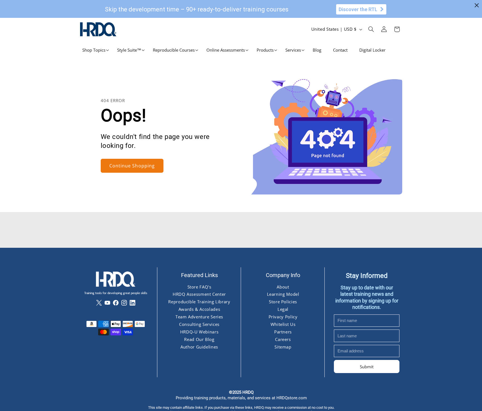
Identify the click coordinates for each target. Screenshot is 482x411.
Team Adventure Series (199, 316)
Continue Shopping (132, 166)
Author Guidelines (199, 347)
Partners (282, 332)
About (283, 286)
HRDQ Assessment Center (199, 294)
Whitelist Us (282, 324)
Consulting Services (199, 324)
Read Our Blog (199, 339)
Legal (282, 309)
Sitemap (282, 347)
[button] (93, 50)
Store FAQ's (199, 286)
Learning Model (283, 294)
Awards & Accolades (199, 309)
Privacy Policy (282, 316)
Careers (283, 339)
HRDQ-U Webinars (199, 332)
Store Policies (283, 301)
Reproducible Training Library (199, 301)
